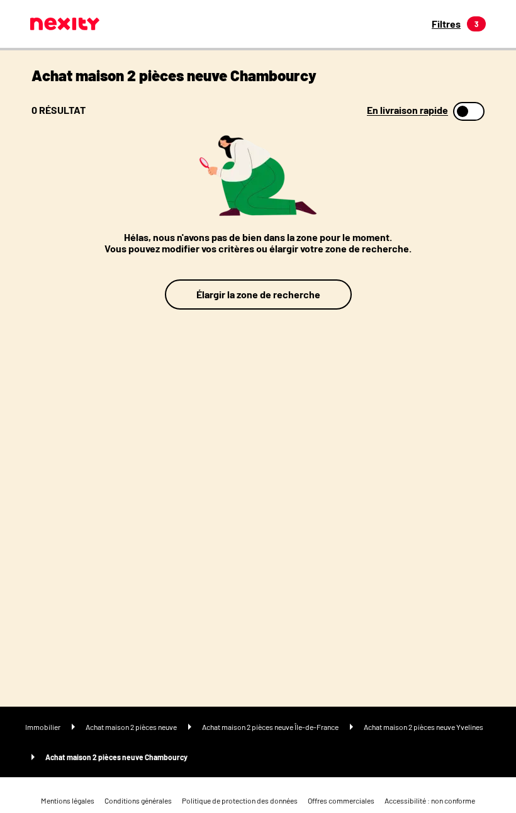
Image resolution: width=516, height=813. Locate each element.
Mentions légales (67, 800)
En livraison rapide (407, 110)
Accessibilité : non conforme (429, 800)
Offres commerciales (341, 800)
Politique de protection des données (240, 800)
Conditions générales (138, 800)
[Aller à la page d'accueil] (64, 24)
